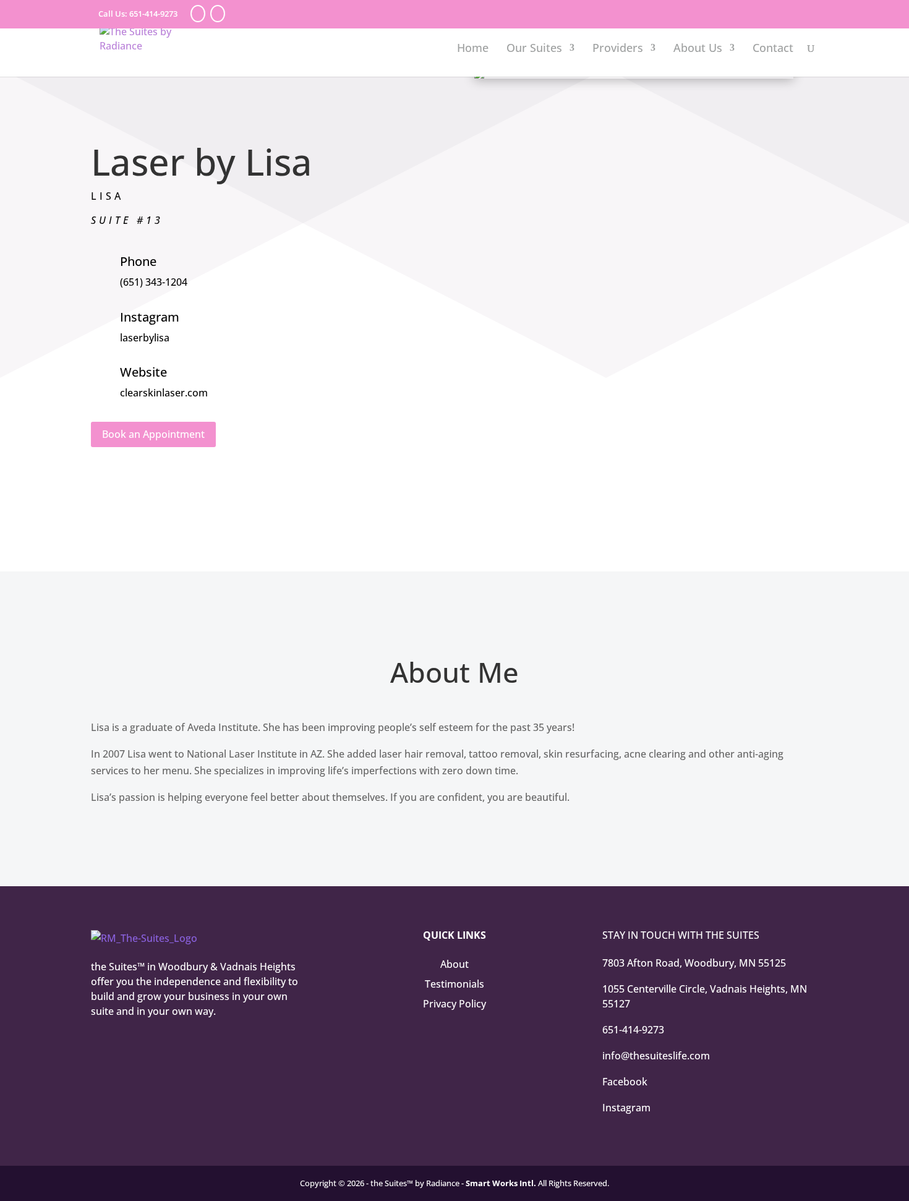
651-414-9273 (153, 13)
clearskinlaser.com (164, 393)
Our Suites (534, 49)
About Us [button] (697, 49)
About (454, 964)
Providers (617, 49)
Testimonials (454, 984)
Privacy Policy (454, 1004)
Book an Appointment (153, 434)
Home (473, 49)
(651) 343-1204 (153, 282)
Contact (773, 49)
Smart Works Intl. (501, 1183)
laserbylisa (144, 337)
